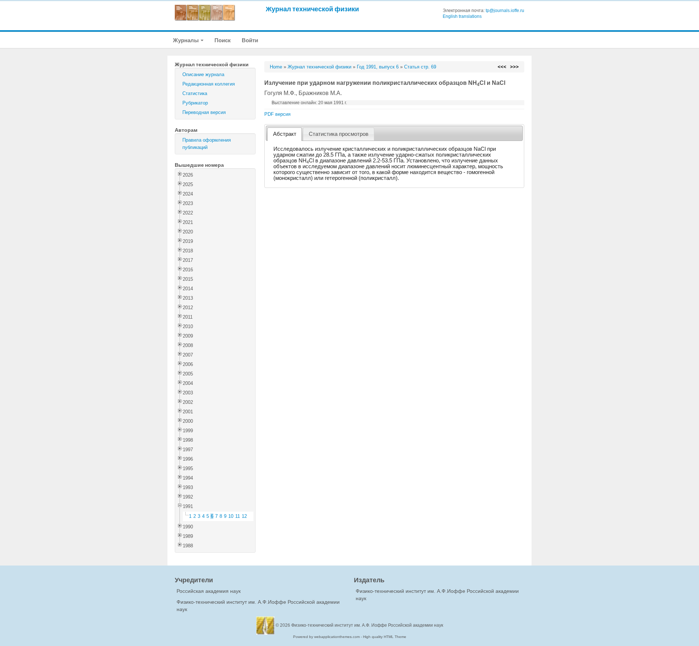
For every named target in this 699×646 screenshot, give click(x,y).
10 (230, 516)
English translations (462, 16)
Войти (250, 40)
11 (237, 516)
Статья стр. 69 (420, 67)
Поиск (222, 40)
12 (244, 516)
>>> (514, 67)
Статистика (194, 93)
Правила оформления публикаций (206, 143)
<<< (502, 67)
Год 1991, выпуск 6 (378, 67)
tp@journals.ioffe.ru (505, 10)
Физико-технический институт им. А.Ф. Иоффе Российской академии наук (367, 625)
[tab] (284, 134)
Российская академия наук (209, 591)
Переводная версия (204, 112)
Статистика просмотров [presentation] (338, 134)
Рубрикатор (195, 103)
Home (276, 67)
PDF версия (277, 114)
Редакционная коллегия (208, 84)
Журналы (186, 40)
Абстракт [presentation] (284, 134)
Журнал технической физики (312, 9)
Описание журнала (203, 74)
